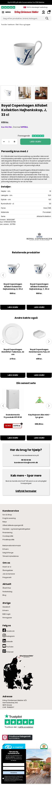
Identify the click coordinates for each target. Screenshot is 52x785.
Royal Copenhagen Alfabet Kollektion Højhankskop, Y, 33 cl (39, 286)
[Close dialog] (49, 750)
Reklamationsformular (12, 545)
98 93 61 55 (26, 460)
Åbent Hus (7, 588)
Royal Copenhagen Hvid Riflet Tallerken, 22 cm (13, 352)
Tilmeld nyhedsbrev (11, 556)
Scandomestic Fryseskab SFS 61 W (13, 415)
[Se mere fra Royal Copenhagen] (39, 236)
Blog (4, 595)
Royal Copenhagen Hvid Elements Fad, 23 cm (39, 352)
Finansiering (7, 532)
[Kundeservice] (43, 12)
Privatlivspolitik (8, 540)
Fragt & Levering (9, 518)
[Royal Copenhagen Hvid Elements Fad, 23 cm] (39, 334)
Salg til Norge (8, 553)
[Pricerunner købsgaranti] (17, 737)
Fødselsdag (7, 591)
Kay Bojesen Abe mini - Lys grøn (39, 415)
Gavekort (6, 607)
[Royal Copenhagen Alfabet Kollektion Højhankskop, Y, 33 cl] (39, 269)
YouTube (9, 647)
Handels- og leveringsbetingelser (16, 529)
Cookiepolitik (8, 536)
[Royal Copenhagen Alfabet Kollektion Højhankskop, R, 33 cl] (12, 269)
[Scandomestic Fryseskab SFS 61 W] (12, 399)
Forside (4, 25)
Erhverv (6, 549)
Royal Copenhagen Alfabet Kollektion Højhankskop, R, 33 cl (13, 286)
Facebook (10, 631)
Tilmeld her (13, 772)
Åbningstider (8, 570)
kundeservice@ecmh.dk (26, 462)
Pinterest (9, 652)
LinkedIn (9, 641)
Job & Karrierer (9, 574)
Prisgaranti (7, 577)
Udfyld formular (26, 491)
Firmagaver (7, 618)
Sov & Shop (7, 515)
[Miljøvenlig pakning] (43, 747)
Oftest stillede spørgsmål (13, 525)
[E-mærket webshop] (14, 747)
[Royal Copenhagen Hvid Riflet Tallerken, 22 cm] (12, 334)
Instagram (10, 636)
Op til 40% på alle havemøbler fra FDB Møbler (26, 2)
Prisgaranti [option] (36, 7)
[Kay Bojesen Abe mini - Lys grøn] (39, 399)
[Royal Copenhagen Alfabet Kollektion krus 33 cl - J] (26, 55)
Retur (5, 522)
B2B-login (6, 614)
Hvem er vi (7, 567)
